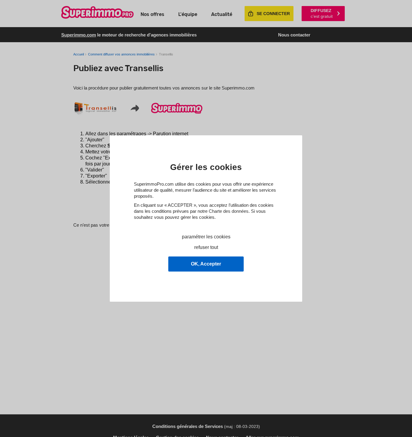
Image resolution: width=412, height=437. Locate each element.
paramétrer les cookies (206, 236)
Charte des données (229, 211)
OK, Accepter (206, 263)
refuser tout (206, 247)
